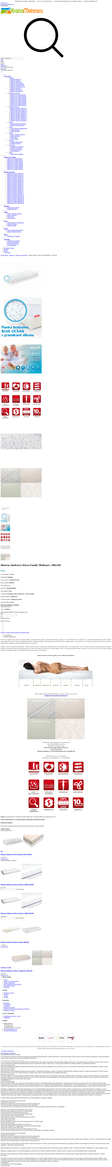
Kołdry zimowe (14, 139)
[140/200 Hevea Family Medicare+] (21, 379)
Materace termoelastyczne (17, 85)
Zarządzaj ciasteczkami (7, 1051)
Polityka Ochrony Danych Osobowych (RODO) (16, 1009)
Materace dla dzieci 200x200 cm (15, 203)
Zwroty (6, 996)
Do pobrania (7, 252)
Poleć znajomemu (14, 632)
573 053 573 (4, 3)
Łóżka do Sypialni (15, 130)
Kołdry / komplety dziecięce (17, 134)
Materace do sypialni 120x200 (18, 99)
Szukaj (2, 62)
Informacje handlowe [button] (7, 822)
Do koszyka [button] (21, 889)
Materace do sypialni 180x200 (18, 103)
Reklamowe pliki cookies (7, 1074)
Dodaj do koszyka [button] (5, 618)
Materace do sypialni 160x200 (18, 102)
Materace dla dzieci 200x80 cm (15, 192)
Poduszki (11, 140)
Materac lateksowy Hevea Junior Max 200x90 (16, 854)
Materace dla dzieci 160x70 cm (18, 114)
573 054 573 (13, 1030)
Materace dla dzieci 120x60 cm (18, 108)
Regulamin (7, 1003)
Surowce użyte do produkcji (11, 981)
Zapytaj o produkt (5, 632)
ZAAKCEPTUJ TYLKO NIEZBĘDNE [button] (11, 1164)
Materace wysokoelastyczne (17, 86)
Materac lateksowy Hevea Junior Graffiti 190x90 (17, 913)
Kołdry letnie (13, 137)
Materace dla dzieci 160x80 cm (18, 115)
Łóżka (10, 127)
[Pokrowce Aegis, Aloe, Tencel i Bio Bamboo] (21, 502)
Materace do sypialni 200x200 (18, 105)
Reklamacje (7, 1017)
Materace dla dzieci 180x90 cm (15, 188)
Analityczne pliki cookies (7, 1069)
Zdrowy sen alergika (9, 982)
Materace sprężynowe (16, 89)
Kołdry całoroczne (15, 136)
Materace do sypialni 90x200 (17, 96)
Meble (10, 152)
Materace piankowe (15, 80)
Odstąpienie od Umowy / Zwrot (12, 1016)
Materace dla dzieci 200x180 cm (15, 201)
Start (2, 60)
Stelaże (11, 122)
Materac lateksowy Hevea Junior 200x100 (15, 942)
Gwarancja (7, 1006)
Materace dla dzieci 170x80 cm (18, 120)
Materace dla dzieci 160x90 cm (18, 117)
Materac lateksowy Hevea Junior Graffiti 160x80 (17, 884)
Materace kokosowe (15, 88)
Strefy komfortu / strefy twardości (12, 984)
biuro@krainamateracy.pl (7, 4)
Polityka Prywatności (9, 1007)
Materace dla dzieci (14, 107)
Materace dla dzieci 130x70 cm (18, 109)
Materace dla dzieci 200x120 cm (15, 197)
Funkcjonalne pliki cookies (8, 1065)
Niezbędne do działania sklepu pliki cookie (13, 1060)
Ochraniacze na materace (16, 146)
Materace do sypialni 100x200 (18, 98)
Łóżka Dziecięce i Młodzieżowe (18, 128)
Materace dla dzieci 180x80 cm (15, 187)
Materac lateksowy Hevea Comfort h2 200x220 (16, 971)
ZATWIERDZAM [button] (5, 1080)
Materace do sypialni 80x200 (17, 95)
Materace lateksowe (15, 79)
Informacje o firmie (9, 248)
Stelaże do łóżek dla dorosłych (18, 124)
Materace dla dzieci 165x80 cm (18, 118)
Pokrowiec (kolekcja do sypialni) (10, 605)
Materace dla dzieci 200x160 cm (15, 200)
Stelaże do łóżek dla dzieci (17, 125)
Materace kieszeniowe (16, 82)
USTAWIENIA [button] (5, 1162)
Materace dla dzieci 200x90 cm (15, 194)
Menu (2, 61)
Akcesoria (11, 145)
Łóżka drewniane (15, 131)
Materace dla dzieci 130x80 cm (18, 111)
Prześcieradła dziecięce (16, 149)
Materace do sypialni (14, 93)
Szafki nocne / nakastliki (16, 154)
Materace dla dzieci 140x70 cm (18, 112)
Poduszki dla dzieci (15, 143)
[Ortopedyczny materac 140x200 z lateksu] (21, 296)
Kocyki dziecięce (14, 151)
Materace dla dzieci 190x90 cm (15, 191)
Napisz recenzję (5, 829)
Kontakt (6, 997)
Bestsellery (7, 987)
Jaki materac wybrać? (9, 985)
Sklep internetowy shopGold (8, 1053)
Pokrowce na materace (16, 148)
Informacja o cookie (9, 1010)
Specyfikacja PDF (24, 632)
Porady (6, 251)
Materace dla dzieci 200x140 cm (15, 198)
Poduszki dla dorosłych (16, 142)
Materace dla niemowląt (16, 91)
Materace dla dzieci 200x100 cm (15, 195)
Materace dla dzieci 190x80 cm (15, 189)
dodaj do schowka (5, 621)
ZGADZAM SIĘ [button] (5, 1165)
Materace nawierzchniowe (17, 83)
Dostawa (6, 249)
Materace (11, 78)
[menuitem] (57, 114)
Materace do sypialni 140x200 (18, 100)
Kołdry (11, 133)
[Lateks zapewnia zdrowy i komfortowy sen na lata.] (21, 420)
